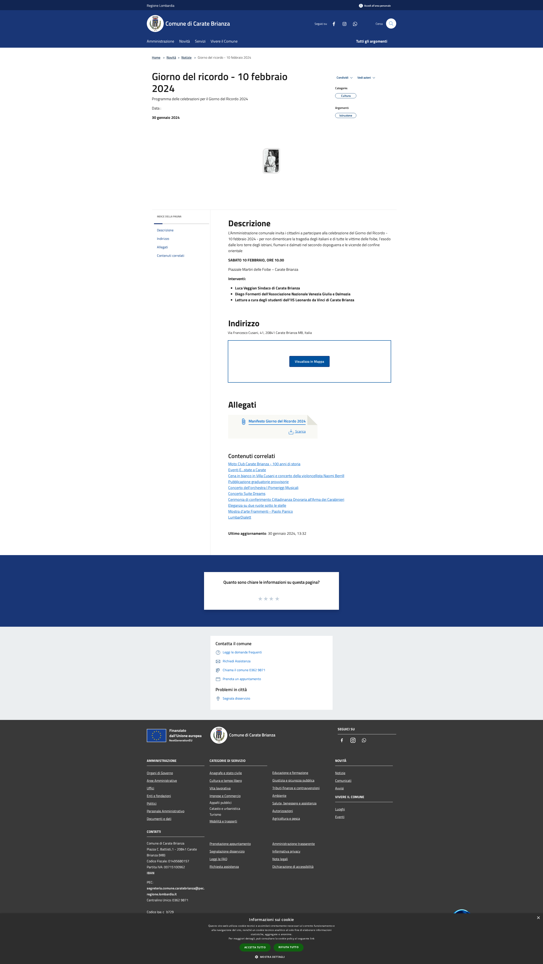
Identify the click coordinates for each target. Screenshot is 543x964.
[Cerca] (391, 23)
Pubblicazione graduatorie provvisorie (258, 482)
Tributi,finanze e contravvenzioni (296, 787)
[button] (271, 957)
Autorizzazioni (282, 810)
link (312, 938)
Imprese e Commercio (225, 795)
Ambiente (279, 795)
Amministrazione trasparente (293, 843)
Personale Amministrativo (165, 811)
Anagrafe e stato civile (226, 772)
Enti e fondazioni (159, 795)
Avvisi (339, 788)
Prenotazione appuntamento (230, 843)
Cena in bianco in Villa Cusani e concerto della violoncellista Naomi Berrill (286, 476)
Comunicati (343, 780)
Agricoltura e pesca (286, 818)
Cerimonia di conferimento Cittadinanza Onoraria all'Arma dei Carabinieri (286, 499)
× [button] (538, 918)
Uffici (150, 788)
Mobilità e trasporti (223, 821)
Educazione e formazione (290, 772)
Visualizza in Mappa (309, 361)
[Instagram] (343, 23)
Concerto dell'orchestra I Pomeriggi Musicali (263, 487)
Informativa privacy (286, 851)
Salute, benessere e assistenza (294, 803)
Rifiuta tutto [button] (288, 947)
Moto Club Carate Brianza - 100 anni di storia (264, 464)
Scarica (300, 431)
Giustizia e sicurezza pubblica (293, 780)
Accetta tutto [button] (255, 947)
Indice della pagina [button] (169, 216)
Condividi (343, 77)
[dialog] (271, 938)
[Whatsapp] (353, 23)
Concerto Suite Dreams (246, 493)
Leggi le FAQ (218, 858)
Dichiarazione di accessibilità (292, 866)
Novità (171, 57)
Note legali (280, 858)
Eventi (339, 816)
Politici (152, 803)
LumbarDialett (239, 517)
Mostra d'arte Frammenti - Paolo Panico (260, 511)
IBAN (150, 872)
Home (156, 57)
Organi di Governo (160, 772)
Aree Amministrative (162, 780)
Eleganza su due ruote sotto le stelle (257, 505)
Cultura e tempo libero (226, 780)
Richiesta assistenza (224, 866)
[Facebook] (332, 23)
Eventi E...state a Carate (247, 470)
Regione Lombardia (160, 5)
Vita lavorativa (220, 788)
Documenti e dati (159, 818)
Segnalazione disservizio (227, 851)
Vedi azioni (364, 77)
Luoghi (340, 809)
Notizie (186, 57)
